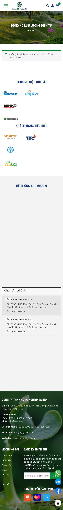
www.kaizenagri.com (24, 438)
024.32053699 (42, 426)
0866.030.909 (26, 426)
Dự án (5, 470)
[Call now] (58, 472)
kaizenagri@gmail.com (21, 432)
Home (30, 30)
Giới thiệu (6, 460)
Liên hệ (5, 484)
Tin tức (5, 474)
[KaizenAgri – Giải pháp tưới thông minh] (19, 5)
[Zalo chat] (58, 481)
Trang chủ (7, 455)
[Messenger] (58, 490)
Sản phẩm (7, 465)
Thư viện (6, 479)
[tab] (31, 306)
